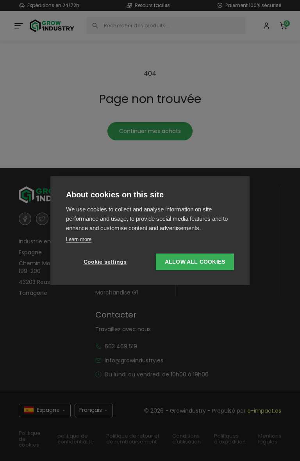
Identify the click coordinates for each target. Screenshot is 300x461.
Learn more (78, 239)
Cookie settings (105, 262)
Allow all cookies (195, 262)
